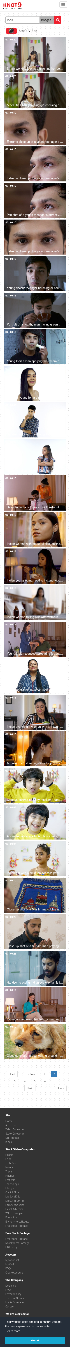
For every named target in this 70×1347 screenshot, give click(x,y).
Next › (30, 1088)
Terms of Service (14, 1298)
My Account (12, 1260)
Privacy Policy (13, 1294)
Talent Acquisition (15, 1129)
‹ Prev (31, 1074)
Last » (61, 1088)
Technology (12, 1184)
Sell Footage (12, 1137)
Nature (9, 1167)
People (9, 1154)
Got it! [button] (35, 1340)
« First (11, 1074)
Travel (8, 1171)
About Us (10, 1125)
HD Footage (12, 1247)
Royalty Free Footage (17, 1243)
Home (8, 1121)
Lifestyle (9, 1188)
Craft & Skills (12, 1192)
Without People (13, 1213)
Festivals (10, 1179)
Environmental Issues (17, 1221)
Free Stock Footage (16, 1225)
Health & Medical (14, 1209)
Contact (9, 1306)
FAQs (8, 1268)
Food (8, 1159)
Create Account (14, 1272)
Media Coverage (14, 1302)
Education (11, 1217)
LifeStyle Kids (12, 1196)
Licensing (10, 1285)
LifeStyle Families (15, 1200)
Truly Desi (10, 1163)
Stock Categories (15, 1133)
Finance (9, 1175)
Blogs (8, 1142)
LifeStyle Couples (14, 1204)
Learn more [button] (13, 1331)
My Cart (9, 1264)
